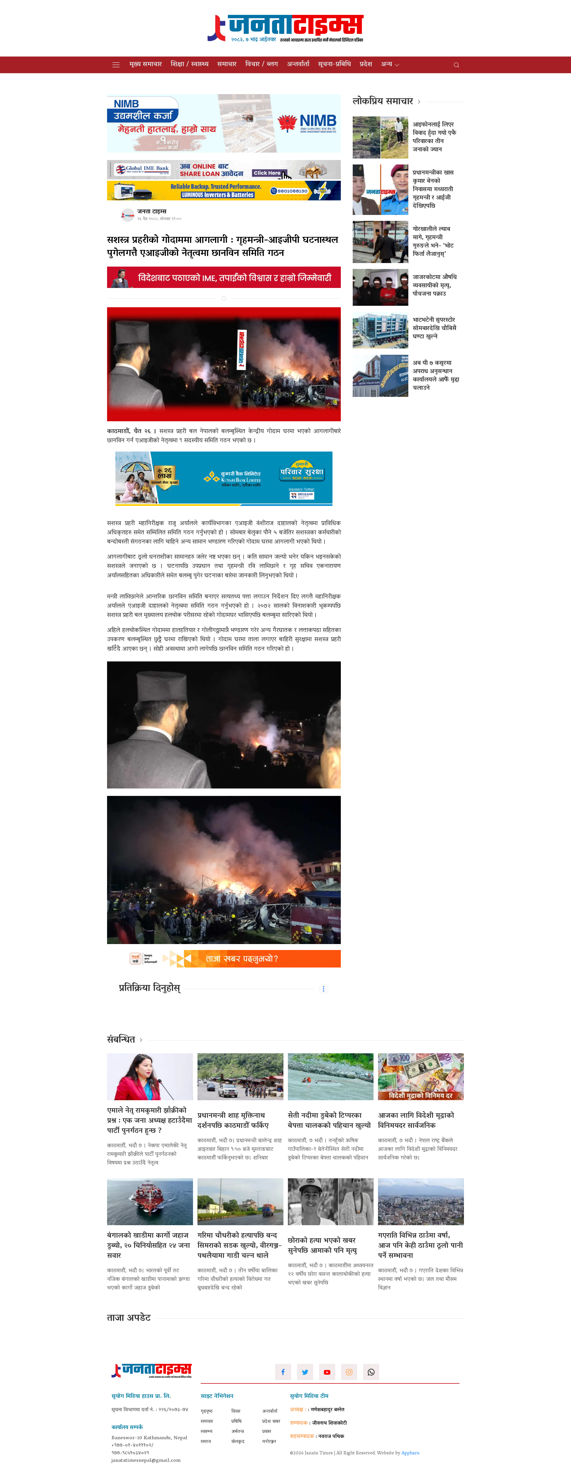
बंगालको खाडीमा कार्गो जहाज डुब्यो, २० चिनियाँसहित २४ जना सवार (148, 1246)
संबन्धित (121, 1040)
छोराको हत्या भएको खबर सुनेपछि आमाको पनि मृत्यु (322, 1246)
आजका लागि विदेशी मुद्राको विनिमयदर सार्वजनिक (416, 1121)
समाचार (226, 64)
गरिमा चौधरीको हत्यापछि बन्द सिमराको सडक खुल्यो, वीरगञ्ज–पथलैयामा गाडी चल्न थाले (239, 1246)
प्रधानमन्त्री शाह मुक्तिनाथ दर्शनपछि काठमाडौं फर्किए (233, 1121)
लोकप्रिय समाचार (383, 102)
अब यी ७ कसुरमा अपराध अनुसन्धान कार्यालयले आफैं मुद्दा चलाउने (436, 376)
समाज (206, 1441)
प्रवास (266, 1431)
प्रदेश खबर (271, 1421)
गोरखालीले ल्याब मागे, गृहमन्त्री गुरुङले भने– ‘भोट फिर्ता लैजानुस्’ (433, 242)
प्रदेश (366, 64)
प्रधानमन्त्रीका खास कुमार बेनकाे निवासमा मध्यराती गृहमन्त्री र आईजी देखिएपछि (433, 189)
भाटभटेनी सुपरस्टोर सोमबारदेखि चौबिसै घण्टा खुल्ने (435, 329)
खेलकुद (237, 1441)
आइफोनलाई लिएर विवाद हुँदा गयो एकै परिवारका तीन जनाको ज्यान (434, 137)
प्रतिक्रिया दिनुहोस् (149, 989)
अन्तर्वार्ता (298, 64)
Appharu (410, 1453)
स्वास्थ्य (206, 1431)
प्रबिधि (236, 1421)
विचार (235, 1411)
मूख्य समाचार (145, 64)
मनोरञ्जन (269, 1441)
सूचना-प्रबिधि (334, 64)
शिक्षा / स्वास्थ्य (189, 64)
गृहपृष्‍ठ (207, 1411)
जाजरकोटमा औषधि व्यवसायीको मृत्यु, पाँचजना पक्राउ (435, 286)
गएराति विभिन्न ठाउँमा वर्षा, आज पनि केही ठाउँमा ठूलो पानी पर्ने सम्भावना (420, 1246)
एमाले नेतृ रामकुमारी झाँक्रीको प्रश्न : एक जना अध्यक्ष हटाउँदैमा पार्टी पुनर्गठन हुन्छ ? (149, 1121)
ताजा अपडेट (129, 1319)
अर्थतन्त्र (237, 1431)
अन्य (386, 64)
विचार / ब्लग (261, 64)
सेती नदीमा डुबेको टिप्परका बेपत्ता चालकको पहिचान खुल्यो (329, 1121)
